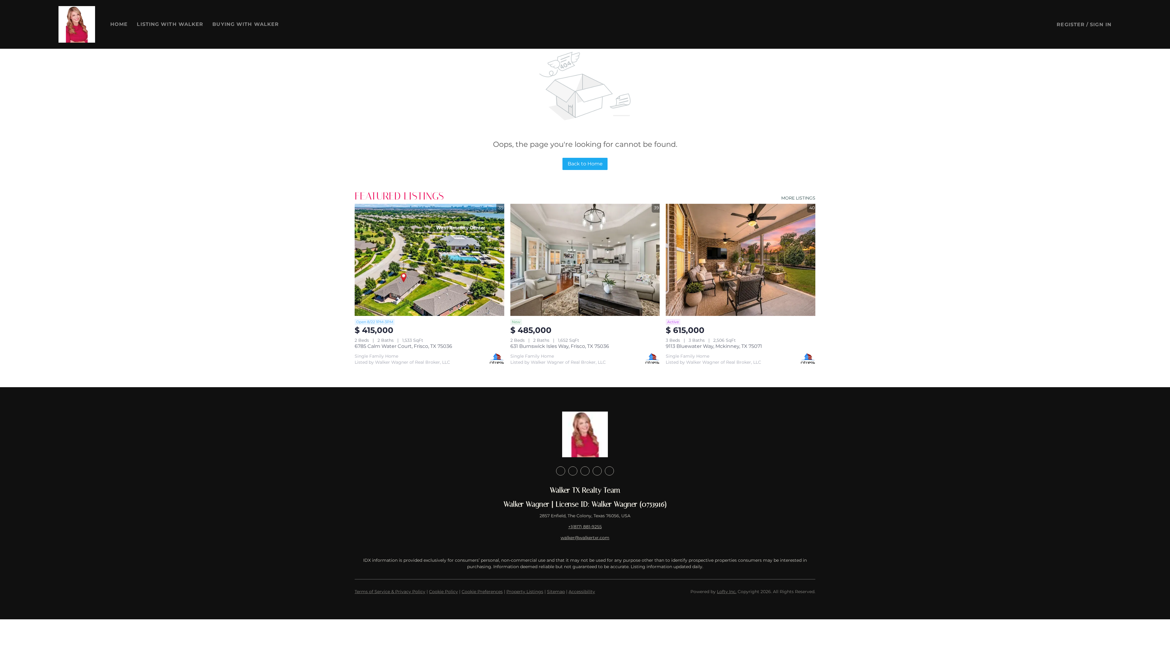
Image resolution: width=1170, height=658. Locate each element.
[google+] (609, 471)
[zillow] (585, 471)
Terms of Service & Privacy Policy (390, 591)
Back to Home (585, 164)
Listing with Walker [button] (170, 24)
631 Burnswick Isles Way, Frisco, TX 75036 (559, 346)
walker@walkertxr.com (585, 537)
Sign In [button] (1101, 24)
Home (119, 24)
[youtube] (597, 471)
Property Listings (524, 591)
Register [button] (1071, 24)
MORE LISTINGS (798, 198)
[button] (76, 24)
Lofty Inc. (726, 591)
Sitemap (556, 591)
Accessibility (582, 591)
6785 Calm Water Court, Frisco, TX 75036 (403, 346)
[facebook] (560, 471)
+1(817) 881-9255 (585, 526)
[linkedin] (572, 471)
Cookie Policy (443, 591)
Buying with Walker (245, 24)
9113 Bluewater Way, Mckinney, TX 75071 (714, 346)
